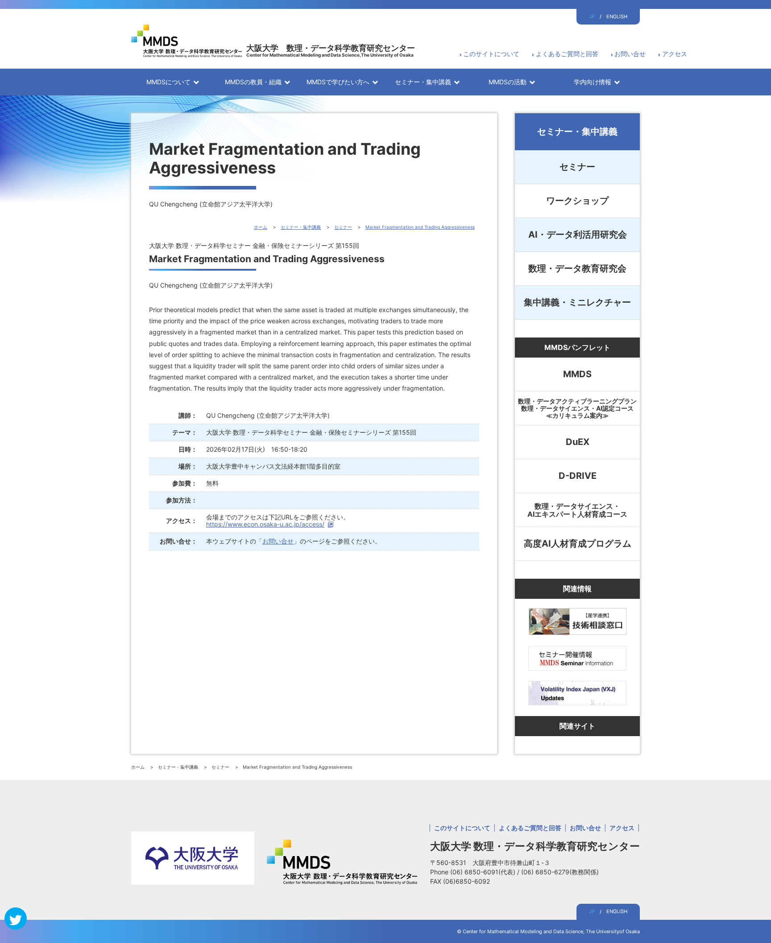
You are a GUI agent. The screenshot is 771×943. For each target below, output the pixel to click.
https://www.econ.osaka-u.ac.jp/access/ (265, 524)
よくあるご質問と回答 (567, 54)
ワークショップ (577, 200)
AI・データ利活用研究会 (577, 234)
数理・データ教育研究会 (577, 268)
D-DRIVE (578, 475)
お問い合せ (630, 54)
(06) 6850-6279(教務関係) (560, 872)
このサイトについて (491, 54)
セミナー (577, 166)
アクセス (674, 54)
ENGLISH (616, 16)
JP (592, 16)
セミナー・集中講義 (577, 131)
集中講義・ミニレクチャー (577, 302)
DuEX (577, 441)
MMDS (577, 374)
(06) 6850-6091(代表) (483, 872)
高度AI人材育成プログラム (577, 543)
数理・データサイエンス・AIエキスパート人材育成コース (577, 510)
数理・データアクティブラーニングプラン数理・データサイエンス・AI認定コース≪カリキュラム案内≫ (577, 408)
